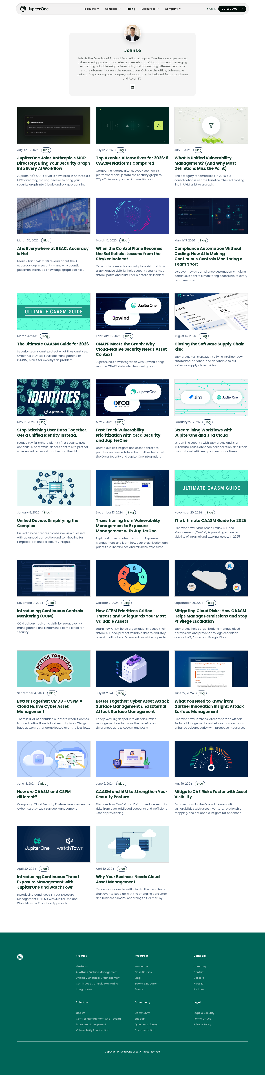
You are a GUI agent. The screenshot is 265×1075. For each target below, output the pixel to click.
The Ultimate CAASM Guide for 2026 (53, 344)
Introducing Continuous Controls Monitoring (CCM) (50, 613)
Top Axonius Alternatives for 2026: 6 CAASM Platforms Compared (132, 160)
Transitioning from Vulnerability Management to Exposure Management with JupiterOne (128, 526)
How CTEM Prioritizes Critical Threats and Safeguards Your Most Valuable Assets (131, 616)
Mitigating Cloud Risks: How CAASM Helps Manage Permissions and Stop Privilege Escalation (211, 616)
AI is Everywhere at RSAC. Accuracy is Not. (53, 251)
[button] (91, 9)
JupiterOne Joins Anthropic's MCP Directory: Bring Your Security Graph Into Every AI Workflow (53, 163)
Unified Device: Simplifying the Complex (47, 523)
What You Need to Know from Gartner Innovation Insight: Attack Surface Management (209, 706)
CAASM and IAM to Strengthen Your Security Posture (131, 794)
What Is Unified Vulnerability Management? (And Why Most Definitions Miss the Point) (205, 163)
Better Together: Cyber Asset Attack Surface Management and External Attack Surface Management (132, 706)
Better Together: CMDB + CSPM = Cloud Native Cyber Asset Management (49, 706)
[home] (35, 8)
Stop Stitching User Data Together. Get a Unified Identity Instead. (52, 432)
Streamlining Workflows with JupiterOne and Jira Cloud (204, 432)
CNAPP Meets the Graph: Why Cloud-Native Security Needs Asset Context (131, 349)
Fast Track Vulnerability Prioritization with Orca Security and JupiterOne (128, 435)
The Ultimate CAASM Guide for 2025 (210, 520)
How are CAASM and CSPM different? (44, 794)
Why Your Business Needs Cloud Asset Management (128, 879)
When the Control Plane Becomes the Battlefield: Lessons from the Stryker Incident (129, 254)
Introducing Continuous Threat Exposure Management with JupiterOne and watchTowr (48, 882)
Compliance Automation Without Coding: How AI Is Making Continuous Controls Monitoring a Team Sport (208, 256)
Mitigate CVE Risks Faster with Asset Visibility (211, 794)
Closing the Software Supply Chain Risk (209, 346)
